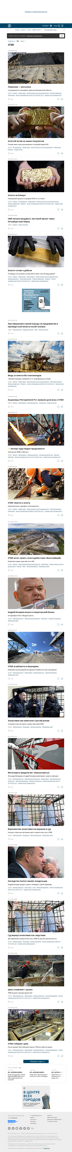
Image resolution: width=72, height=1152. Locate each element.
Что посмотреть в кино (50, 30)
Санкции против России (46, 455)
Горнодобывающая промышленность (29, 564)
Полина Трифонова (56, 93)
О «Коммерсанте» (36, 1115)
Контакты (33, 1119)
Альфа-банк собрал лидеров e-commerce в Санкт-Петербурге (39, 1075)
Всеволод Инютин (36, 727)
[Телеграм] (9, 1128)
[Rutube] (24, 1128)
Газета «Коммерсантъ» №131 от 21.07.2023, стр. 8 (29, 457)
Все (20, 1067)
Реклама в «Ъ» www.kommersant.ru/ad (36, 12)
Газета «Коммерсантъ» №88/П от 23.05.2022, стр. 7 (30, 511)
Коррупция (26, 727)
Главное (23, 204)
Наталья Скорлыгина (55, 619)
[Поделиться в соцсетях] (62, 99)
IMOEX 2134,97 (36, 30)
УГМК (10, 93)
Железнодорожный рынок (32, 619)
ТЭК (34, 887)
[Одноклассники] (20, 1128)
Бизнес (15, 93)
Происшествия (18, 330)
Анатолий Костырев (26, 279)
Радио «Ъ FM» (18, 150)
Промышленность (14, 279)
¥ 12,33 (29, 30)
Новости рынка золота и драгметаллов (38, 93)
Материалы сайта (44, 566)
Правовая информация (54, 1119)
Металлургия (31, 277)
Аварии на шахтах (28, 330)
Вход (55, 26)
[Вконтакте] (13, 1128)
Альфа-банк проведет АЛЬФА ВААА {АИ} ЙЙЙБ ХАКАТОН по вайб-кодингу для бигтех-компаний (16, 1077)
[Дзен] (16, 1128)
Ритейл (19, 566)
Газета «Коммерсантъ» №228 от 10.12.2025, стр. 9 (41, 384)
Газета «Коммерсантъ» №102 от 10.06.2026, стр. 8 (30, 95)
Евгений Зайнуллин (56, 509)
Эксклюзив (12, 95)
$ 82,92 (17, 30)
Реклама (33, 1121)
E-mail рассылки (52, 1121)
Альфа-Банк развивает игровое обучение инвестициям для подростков (60, 1076)
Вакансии (33, 1123)
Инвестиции (22, 93)
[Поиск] (59, 25)
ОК (62, 36)
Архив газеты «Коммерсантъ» (53, 95)
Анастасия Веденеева (22, 781)
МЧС (36, 330)
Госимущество (17, 147)
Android (49, 1115)
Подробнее (47, 1148)
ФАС (24, 566)
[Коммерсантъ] (9, 25)
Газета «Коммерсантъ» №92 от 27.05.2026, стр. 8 (41, 204)
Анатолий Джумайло (43, 887)
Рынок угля (28, 887)
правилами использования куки (34, 36)
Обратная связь (52, 1117)
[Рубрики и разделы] (62, 25)
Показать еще (36, 1061)
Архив (32, 1117)
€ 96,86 (23, 30)
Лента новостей (23, 225)
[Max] (28, 1128)
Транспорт (44, 619)
